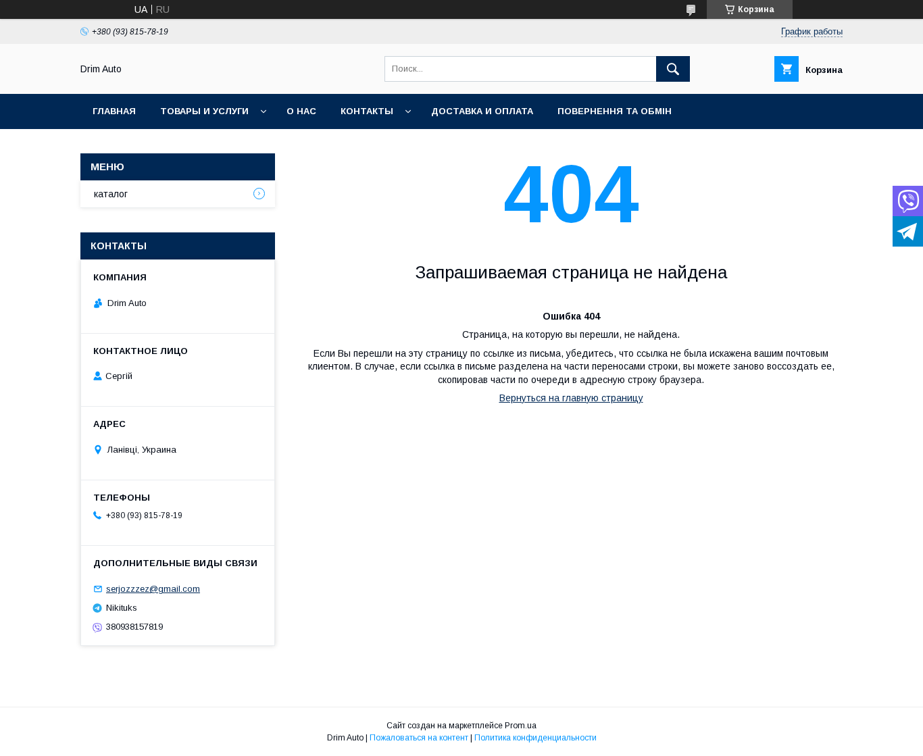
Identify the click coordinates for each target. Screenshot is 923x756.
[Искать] (673, 69)
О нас (301, 111)
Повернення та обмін (614, 111)
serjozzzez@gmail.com (153, 589)
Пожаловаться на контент (419, 737)
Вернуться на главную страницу (571, 398)
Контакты (367, 111)
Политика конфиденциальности (535, 737)
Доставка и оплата (482, 111)
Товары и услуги (204, 111)
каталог (111, 193)
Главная (114, 111)
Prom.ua (521, 725)
